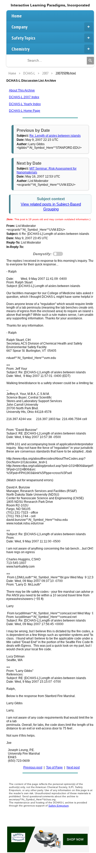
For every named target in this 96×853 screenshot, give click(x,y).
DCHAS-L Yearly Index (25, 104)
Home (17, 16)
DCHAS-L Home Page (24, 111)
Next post (73, 767)
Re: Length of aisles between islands (55, 135)
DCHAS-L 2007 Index (24, 97)
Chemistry (20, 49)
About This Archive (22, 90)
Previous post (32, 767)
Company (19, 27)
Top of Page (54, 767)
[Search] (90, 60)
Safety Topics (23, 38)
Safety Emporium (58, 805)
